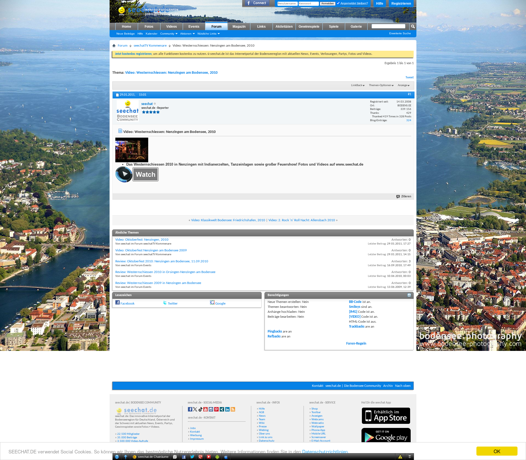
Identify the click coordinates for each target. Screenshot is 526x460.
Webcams (317, 419)
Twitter (173, 303)
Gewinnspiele (309, 27)
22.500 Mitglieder (128, 434)
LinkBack (356, 85)
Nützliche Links (207, 33)
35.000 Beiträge (127, 437)
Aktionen (185, 33)
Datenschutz (266, 440)
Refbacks (274, 336)
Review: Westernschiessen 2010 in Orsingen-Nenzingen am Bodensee (165, 272)
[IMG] (353, 312)
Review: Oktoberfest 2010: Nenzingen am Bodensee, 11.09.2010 (161, 261)
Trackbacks (356, 326)
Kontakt (317, 386)
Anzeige (402, 85)
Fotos (149, 27)
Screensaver (318, 437)
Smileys (354, 307)
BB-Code (355, 302)
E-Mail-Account (320, 440)
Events (193, 27)
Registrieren (401, 3)
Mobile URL (318, 433)
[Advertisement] (263, 365)
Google (220, 303)
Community (167, 33)
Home (126, 27)
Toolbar (316, 412)
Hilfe (379, 3)
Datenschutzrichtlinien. (325, 451)
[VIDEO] (355, 317)
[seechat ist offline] (128, 111)
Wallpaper (317, 426)
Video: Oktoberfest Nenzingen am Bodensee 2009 (151, 250)
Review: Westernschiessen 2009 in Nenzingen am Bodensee (158, 283)
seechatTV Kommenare (150, 45)
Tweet (409, 77)
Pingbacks (275, 331)
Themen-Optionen (380, 85)
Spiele (334, 27)
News (262, 416)
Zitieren (406, 196)
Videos (171, 27)
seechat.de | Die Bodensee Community (353, 386)
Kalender (151, 33)
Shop (314, 408)
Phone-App (318, 430)
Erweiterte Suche (400, 33)
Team (262, 419)
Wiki (262, 423)
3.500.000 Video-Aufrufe (132, 441)
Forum (216, 27)
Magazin (239, 27)
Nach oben (403, 386)
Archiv (388, 386)
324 (408, 120)
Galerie (356, 27)
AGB (261, 412)
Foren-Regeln (356, 343)
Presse (263, 426)
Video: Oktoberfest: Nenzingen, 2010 (141, 240)
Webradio (317, 423)
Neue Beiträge (125, 33)
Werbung (196, 435)
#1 (409, 94)
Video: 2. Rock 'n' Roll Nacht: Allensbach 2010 (301, 220)
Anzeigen (316, 416)
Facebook (128, 303)
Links (261, 27)
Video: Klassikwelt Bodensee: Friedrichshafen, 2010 (228, 220)
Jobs (193, 428)
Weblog (263, 430)
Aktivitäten (284, 27)
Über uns (264, 433)
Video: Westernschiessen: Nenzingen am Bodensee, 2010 (171, 73)
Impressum (197, 439)
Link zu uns (265, 437)
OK (497, 451)
